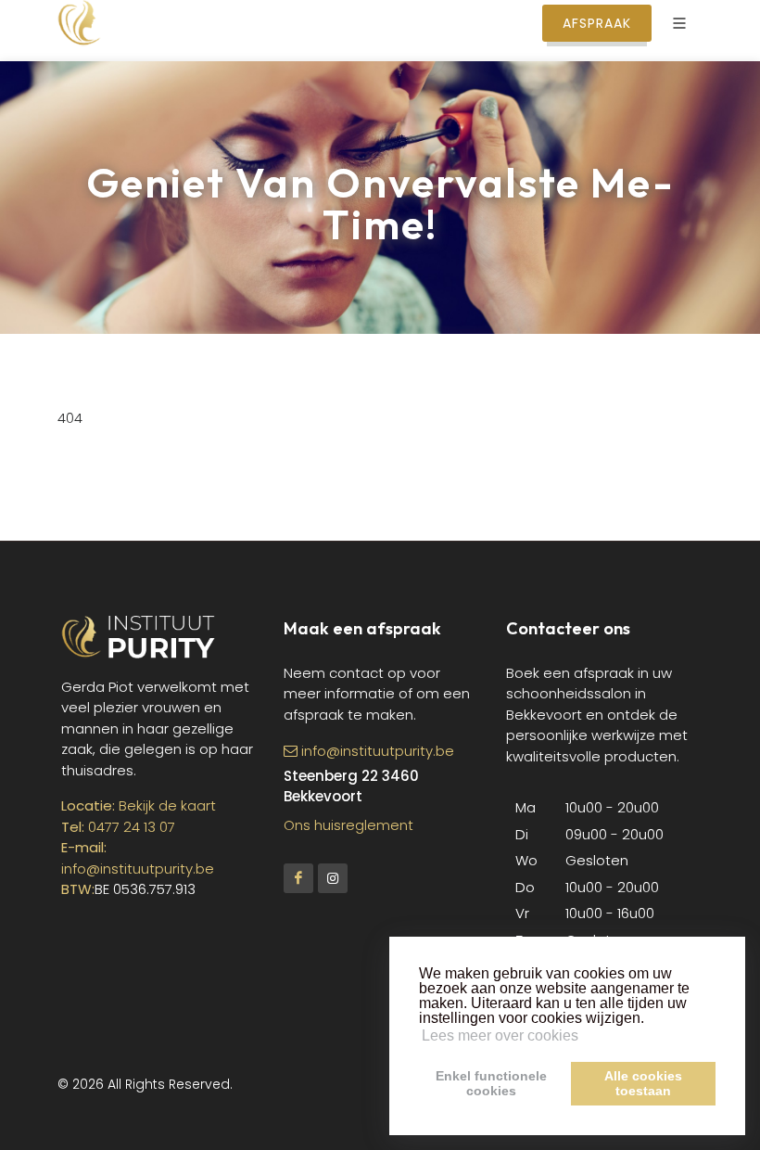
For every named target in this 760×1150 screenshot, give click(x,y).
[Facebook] (298, 878)
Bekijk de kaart (165, 805)
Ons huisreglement (348, 825)
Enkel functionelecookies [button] (491, 1083)
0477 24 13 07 (131, 827)
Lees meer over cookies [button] (500, 1035)
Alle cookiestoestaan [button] (643, 1083)
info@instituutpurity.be (137, 868)
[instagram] (333, 878)
